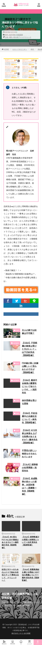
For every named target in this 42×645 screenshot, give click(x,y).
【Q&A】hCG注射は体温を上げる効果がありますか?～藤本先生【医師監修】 (30, 436)
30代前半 (16, 380)
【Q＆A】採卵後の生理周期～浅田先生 (30, 467)
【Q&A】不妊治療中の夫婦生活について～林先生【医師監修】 (29, 418)
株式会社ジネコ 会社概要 (21, 633)
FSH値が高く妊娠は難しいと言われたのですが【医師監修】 (30, 368)
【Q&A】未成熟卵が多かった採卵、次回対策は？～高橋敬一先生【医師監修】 (29, 486)
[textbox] (21, 235)
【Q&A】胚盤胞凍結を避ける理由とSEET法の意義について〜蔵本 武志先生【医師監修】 (30, 574)
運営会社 (4, 643)
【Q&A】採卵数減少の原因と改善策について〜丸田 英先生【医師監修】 (30, 541)
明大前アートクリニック (22, 37)
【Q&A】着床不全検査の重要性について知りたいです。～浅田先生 (29, 386)
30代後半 (16, 343)
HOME (6, 49)
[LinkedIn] (21, 305)
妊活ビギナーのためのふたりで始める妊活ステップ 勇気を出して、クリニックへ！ (10, 574)
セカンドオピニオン (19, 49)
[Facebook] (8, 300)
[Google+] (25, 300)
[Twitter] (16, 300)
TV (21, 643)
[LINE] (34, 300)
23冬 (6, 37)
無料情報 (12, 643)
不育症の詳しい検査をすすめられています (29, 453)
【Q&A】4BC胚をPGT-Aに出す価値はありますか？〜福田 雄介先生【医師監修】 (10, 542)
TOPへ (37, 643)
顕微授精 (19, 35)
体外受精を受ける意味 (29, 402)
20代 (17, 330)
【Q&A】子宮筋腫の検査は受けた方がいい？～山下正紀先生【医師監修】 (29, 348)
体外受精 (12, 35)
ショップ (29, 643)
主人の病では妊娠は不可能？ (29, 331)
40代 (6, 35)
